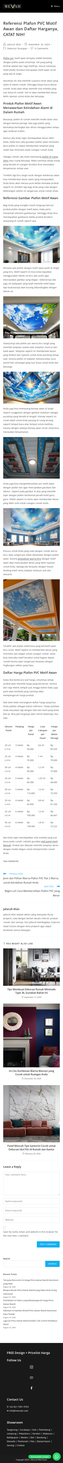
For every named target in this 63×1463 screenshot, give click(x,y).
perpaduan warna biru (29, 558)
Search (6, 1258)
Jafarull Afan (14, 44)
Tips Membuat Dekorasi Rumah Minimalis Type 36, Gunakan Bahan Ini (31, 991)
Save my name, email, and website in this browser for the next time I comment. (30, 1233)
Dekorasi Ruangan (17, 48)
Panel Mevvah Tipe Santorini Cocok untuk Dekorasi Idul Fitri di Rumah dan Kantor (31, 1147)
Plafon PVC (13, 861)
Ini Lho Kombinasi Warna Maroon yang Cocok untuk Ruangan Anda (31, 1072)
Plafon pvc (8, 58)
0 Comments (41, 48)
